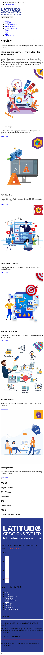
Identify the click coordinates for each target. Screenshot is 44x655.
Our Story (8, 23)
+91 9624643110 (10, 4)
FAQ (6, 34)
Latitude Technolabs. (14, 548)
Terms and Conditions (12, 609)
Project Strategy (10, 26)
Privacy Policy (9, 607)
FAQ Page (8, 603)
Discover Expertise (11, 24)
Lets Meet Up (9, 35)
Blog (6, 32)
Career (7, 30)
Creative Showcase (11, 28)
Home (7, 21)
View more (4, 136)
